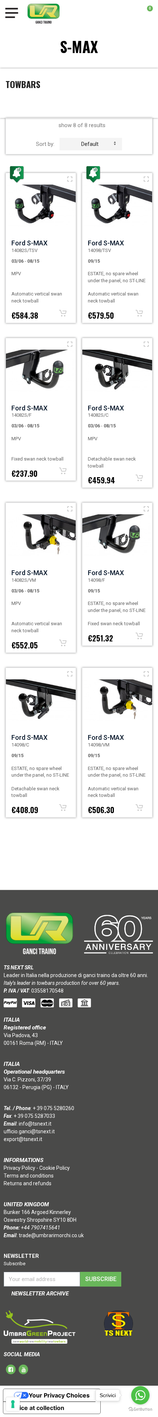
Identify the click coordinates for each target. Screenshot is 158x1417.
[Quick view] (70, 179)
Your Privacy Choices (59, 1395)
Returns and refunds (27, 1183)
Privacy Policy (19, 1168)
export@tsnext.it (23, 1139)
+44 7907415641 (40, 1228)
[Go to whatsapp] (140, 1395)
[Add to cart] (63, 313)
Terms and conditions (29, 1176)
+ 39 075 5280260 (53, 1108)
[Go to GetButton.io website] (140, 1409)
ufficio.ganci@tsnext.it (29, 1131)
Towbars (23, 84)
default (89, 144)
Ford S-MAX (29, 243)
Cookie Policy (54, 1168)
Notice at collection (36, 1407)
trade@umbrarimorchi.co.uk (51, 1235)
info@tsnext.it (35, 1124)
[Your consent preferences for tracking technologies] (13, 1404)
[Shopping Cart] (146, 13)
